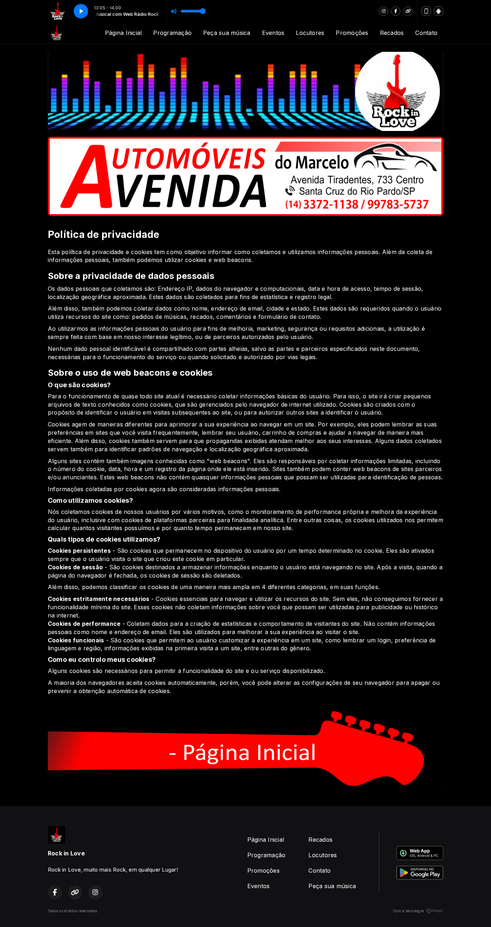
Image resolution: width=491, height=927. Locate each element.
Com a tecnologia (408, 911)
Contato (426, 32)
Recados (392, 32)
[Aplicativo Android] (438, 11)
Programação (172, 32)
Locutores (310, 32)
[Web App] (426, 11)
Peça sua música (227, 32)
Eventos (273, 32)
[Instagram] (383, 11)
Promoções (352, 32)
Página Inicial (123, 32)
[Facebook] (395, 11)
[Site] (408, 11)
